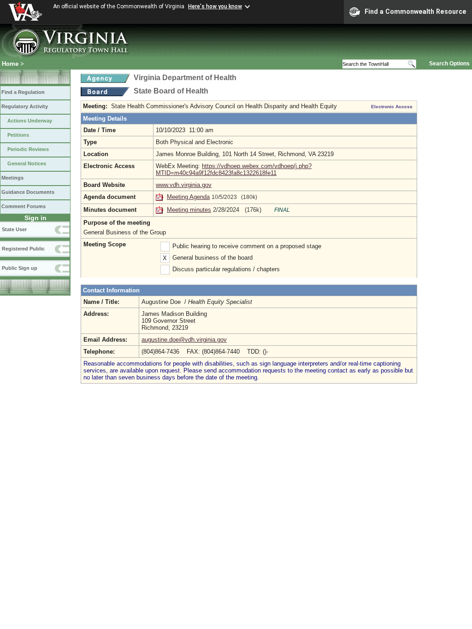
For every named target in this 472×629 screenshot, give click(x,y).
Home (10, 63)
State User (14, 229)
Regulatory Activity (24, 106)
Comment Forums (23, 206)
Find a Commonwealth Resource (415, 11)
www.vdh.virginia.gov (184, 184)
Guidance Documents (27, 192)
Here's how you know (215, 6)
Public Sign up (19, 268)
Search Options (449, 63)
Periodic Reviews (28, 149)
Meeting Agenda (188, 196)
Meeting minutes (189, 209)
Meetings (12, 178)
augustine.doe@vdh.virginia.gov (184, 339)
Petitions (18, 135)
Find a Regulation (23, 92)
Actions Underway (29, 120)
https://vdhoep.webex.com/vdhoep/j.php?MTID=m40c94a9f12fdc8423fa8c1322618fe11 (234, 169)
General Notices (26, 163)
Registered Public (23, 248)
